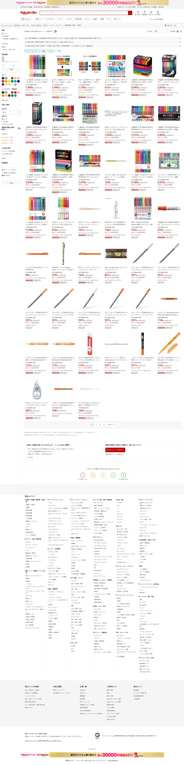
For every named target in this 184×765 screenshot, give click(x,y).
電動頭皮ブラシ (52, 613)
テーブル (142, 616)
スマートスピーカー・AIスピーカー (58, 541)
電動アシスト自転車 (145, 505)
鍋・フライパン (98, 503)
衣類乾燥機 (29, 513)
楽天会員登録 (159, 19)
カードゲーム (120, 548)
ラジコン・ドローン (122, 543)
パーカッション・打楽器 (78, 560)
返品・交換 (110, 696)
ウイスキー (120, 503)
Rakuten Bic (29, 13)
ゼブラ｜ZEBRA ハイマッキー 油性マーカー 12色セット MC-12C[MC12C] (63, 82)
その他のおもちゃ (122, 562)
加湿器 (27, 564)
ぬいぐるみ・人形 (122, 529)
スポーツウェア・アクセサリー (148, 533)
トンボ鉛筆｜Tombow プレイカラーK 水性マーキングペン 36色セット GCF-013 (37, 177)
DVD (72, 651)
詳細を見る (89, 46)
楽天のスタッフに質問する (115, 450)
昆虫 (118, 620)
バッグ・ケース (144, 516)
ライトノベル (75, 630)
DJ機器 (73, 563)
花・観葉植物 (120, 656)
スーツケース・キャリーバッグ (148, 587)
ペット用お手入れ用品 (123, 603)
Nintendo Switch (99, 540)
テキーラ (119, 522)
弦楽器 (73, 565)
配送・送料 (110, 690)
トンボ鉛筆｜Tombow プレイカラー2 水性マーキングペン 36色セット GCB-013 (142, 177)
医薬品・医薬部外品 (100, 583)
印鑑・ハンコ (143, 545)
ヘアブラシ (51, 594)
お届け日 (4, 116)
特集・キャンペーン (59, 690)
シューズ (142, 514)
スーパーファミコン (100, 576)
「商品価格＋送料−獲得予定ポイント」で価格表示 (37, 31)
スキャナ (51, 565)
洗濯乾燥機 (29, 510)
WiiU (95, 565)
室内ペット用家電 (122, 626)
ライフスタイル (75, 603)
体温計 (50, 638)
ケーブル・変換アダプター (79, 515)
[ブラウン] (12, 78)
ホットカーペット (31, 547)
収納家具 (142, 629)
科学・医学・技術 (76, 622)
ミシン (27, 527)
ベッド (141, 608)
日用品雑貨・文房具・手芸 (21, 25)
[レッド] (3, 81)
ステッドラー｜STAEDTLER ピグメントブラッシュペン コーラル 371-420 (63, 315)
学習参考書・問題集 (77, 611)
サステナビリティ (101, 760)
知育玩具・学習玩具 (122, 532)
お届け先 (4, 109)
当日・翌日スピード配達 (32, 690)
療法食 (119, 628)
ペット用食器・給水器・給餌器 (126, 615)
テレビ (109, 19)
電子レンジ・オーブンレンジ (34, 575)
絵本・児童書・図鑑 (77, 583)
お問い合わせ (110, 719)
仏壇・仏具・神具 (145, 672)
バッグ (141, 590)
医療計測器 (97, 599)
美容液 (96, 617)
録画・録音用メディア (54, 511)
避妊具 (96, 591)
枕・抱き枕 (143, 605)
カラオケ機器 (75, 571)
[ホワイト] (9, 78)
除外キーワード (6, 175)
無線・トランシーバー (54, 537)
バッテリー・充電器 (77, 518)
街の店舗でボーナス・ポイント (62, 693)
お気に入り (83, 693)
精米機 (27, 581)
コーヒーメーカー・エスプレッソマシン (35, 587)
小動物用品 (120, 609)
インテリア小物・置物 (146, 654)
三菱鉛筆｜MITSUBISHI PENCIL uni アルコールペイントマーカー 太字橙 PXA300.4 (170, 224)
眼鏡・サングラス (145, 536)
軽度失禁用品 (98, 602)
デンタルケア (52, 610)
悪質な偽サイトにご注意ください (52, 740)
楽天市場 (160, 7)
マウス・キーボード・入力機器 (57, 576)
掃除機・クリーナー (31, 521)
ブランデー (120, 519)
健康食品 (96, 644)
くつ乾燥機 (29, 518)
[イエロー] (9, 81)
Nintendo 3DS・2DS (100, 548)
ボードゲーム (120, 551)
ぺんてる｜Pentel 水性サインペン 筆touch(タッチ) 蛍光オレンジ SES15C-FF (169, 360)
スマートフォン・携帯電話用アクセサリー (80, 509)
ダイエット (97, 638)
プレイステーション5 (100, 543)
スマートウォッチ (145, 580)
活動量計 (51, 627)
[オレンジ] (6, 81)
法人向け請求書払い (85, 710)
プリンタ (51, 563)
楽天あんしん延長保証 (31, 693)
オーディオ (51, 505)
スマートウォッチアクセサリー (80, 526)
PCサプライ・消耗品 (54, 568)
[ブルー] (15, 81)
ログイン (152, 19)
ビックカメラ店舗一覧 (143, 7)
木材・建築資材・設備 (123, 646)
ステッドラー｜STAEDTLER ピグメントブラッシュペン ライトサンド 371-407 (142, 270)
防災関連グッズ (121, 644)
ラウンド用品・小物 (145, 519)
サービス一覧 (79, 760)
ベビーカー (120, 585)
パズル (119, 545)
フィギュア (120, 540)
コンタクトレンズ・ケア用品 (102, 594)
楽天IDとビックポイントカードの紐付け (91, 713)
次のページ (111, 424)
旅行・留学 (74, 589)
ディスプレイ (52, 560)
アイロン (28, 524)
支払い (109, 693)
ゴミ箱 (141, 645)
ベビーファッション (122, 572)
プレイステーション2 (100, 562)
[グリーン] (12, 81)
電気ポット (29, 598)
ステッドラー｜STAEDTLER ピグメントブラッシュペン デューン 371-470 (169, 270)
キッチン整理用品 (99, 516)
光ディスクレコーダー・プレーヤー (58, 514)
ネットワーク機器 (53, 571)
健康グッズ (97, 646)
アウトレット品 (144, 660)
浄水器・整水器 (30, 619)
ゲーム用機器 (52, 579)
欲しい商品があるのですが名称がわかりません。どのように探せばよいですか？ (51, 449)
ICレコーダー (52, 526)
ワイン (119, 505)
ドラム (73, 552)
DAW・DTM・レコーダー (78, 546)
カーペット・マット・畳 (147, 634)
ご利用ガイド (121, 7)
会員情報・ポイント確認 (87, 705)
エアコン (87, 19)
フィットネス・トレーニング (148, 525)
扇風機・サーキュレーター (33, 561)
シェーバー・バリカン (54, 597)
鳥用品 (119, 612)
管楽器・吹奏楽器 (76, 549)
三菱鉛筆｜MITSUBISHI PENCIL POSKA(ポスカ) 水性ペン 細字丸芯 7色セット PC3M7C (63, 177)
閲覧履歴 (82, 696)
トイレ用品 (143, 559)
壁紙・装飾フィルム (145, 640)
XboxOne (96, 551)
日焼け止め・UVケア (100, 626)
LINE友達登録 (111, 710)
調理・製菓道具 (98, 505)
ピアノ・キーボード (77, 540)
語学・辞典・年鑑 (76, 619)
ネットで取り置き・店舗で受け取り (35, 705)
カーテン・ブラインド (146, 631)
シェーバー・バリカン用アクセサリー (58, 601)
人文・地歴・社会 (76, 608)
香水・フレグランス (100, 628)
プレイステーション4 (100, 545)
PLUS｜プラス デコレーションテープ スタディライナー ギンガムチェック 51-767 (37, 405)
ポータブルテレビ (53, 529)
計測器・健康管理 (99, 641)
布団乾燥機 (29, 515)
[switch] (18, 128)
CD (72, 648)
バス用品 (142, 556)
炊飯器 (27, 578)
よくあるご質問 (130, 7)
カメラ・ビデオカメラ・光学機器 (58, 508)
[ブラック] (3, 78)
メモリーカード (52, 532)
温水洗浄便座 (52, 624)
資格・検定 (74, 633)
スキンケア (97, 609)
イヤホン (69, 19)
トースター (29, 584)
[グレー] (6, 78)
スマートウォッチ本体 (77, 524)
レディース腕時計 (145, 572)
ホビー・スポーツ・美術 (78, 592)
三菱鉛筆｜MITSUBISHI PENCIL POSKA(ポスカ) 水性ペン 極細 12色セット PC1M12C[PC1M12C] (169, 129)
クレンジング (98, 615)
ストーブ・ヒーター (31, 545)
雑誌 (72, 605)
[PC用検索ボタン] (130, 13)
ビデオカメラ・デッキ (54, 521)
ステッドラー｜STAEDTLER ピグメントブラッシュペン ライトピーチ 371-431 (89, 315)
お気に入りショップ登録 (114, 702)
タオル (141, 562)
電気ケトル (29, 601)
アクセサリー (75, 557)
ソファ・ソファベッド (146, 610)
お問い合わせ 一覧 (90, 760)
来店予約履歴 (84, 707)
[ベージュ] (15, 78)
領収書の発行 (110, 705)
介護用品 (96, 597)
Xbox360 (96, 554)
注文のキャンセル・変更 (114, 699)
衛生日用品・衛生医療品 (101, 588)
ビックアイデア (49, 19)
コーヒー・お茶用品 (100, 527)
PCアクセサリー (53, 557)
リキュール (120, 514)
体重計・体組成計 (53, 632)
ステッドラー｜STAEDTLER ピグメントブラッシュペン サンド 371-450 (37, 315)
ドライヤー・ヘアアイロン (56, 592)
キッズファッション (122, 569)
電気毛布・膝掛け (31, 553)
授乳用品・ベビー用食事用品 (125, 583)
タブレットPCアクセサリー (79, 513)
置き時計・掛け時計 (145, 637)
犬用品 (119, 601)
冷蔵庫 (95, 19)
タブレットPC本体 (76, 505)
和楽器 (73, 568)
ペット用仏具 (120, 623)
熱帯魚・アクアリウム (123, 606)
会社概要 (154, 7)
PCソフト (51, 585)
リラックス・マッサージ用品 (102, 652)
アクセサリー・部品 (54, 535)
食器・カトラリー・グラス (101, 508)
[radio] (2, 33)
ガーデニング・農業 (122, 649)
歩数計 (50, 629)
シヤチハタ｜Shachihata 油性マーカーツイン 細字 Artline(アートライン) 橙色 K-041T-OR (63, 405)
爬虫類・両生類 (121, 617)
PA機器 (73, 543)
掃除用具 (142, 548)
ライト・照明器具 (31, 535)
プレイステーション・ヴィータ (103, 556)
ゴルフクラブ (143, 511)
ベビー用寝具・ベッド (123, 580)
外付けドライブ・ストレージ (56, 574)
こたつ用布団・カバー (146, 648)
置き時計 (142, 577)
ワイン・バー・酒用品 (100, 530)
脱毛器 (50, 604)
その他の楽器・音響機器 (78, 574)
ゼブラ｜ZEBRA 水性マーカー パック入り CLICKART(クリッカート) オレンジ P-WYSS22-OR (89, 360)
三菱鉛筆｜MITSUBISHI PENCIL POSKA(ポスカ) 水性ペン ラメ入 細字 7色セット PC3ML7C (89, 129)
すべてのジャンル (6, 25)
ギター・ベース (75, 554)
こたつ (27, 550)
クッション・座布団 (145, 613)
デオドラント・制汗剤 (100, 623)
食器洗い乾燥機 (30, 617)
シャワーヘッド (52, 615)
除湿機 (27, 567)
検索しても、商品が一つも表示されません (40, 454)
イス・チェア (143, 621)
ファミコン (97, 573)
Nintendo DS (97, 570)
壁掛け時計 (143, 574)
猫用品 (119, 598)
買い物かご (83, 690)
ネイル (96, 620)
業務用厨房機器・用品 (100, 525)
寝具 (141, 599)
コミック (73, 581)
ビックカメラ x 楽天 (26, 7)
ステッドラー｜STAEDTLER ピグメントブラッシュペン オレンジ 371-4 (116, 315)
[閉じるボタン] (180, 38)
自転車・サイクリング (146, 503)
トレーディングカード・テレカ (126, 554)
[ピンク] (18, 78)
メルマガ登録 (110, 707)
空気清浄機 (78, 19)
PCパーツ (51, 582)
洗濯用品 (142, 551)
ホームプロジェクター (54, 518)
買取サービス (29, 707)
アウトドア (143, 530)
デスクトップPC (53, 552)
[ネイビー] (18, 81)
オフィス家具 (143, 651)
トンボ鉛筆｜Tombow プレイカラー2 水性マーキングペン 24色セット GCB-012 (37, 224)
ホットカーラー (52, 607)
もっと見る (30, 457)
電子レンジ (117, 19)
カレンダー (74, 600)
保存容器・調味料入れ (100, 511)
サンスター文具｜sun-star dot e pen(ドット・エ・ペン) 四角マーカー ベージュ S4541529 (116, 177)
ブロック (119, 559)
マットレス (143, 602)
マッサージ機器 (52, 618)
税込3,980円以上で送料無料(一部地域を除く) (47, 7)
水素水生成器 (29, 622)
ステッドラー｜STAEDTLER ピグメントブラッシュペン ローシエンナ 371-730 (142, 315)
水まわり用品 (98, 533)
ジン (118, 508)
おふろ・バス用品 (122, 577)
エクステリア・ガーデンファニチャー (126, 653)
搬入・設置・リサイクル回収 (33, 699)
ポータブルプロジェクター (56, 545)
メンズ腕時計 (143, 569)
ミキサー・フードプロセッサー (34, 607)
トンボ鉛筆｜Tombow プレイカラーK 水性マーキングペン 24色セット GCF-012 (37, 82)
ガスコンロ (29, 595)
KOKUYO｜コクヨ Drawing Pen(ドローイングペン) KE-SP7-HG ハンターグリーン (63, 270)
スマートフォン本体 (77, 503)
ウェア (141, 522)
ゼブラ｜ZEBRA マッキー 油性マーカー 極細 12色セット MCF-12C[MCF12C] (89, 82)
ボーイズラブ (75, 617)
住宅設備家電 (29, 532)
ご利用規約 (137, 699)
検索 (11, 69)
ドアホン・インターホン (124, 638)
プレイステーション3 (100, 559)
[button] (3, 59)
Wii (95, 568)
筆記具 (45, 25)
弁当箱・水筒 (98, 519)
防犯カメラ (120, 641)
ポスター (73, 639)
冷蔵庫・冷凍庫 (30, 504)
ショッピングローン (30, 696)
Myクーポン (83, 702)
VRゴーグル (74, 534)
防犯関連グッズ (144, 663)
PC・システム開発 (76, 625)
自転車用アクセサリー (146, 508)
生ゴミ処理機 (29, 625)
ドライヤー (60, 19)
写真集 (73, 636)
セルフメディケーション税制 (33, 740)
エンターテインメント (77, 586)
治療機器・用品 (98, 585)
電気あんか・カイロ (31, 556)
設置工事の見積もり (30, 702)
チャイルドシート (122, 588)
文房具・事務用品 (36, 25)
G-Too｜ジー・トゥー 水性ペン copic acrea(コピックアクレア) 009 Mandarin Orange (115, 360)
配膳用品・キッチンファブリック (103, 522)
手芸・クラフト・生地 (146, 554)
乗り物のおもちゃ (122, 534)
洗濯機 (102, 19)
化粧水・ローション (100, 612)
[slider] (2, 62)
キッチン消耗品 (98, 514)
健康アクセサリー (99, 649)
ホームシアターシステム (55, 524)
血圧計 (50, 635)
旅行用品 (142, 592)
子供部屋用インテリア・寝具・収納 (149, 625)
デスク (141, 619)
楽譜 (72, 594)
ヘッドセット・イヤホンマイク (80, 521)
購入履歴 (82, 699)
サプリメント (98, 635)
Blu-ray (73, 646)
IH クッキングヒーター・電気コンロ (35, 610)
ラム (118, 511)
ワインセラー (29, 604)
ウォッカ (119, 516)
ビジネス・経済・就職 (77, 597)
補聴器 (50, 621)
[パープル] (3, 84)
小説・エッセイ (75, 614)
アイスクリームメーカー (33, 628)
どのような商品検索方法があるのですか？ (40, 451)
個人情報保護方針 (139, 696)
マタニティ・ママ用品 (123, 574)
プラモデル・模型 (122, 537)
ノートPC (51, 554)
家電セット (38, 19)
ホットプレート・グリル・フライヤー (35, 592)
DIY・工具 (120, 635)
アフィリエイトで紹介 (113, 713)
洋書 (72, 628)
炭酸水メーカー (30, 614)
